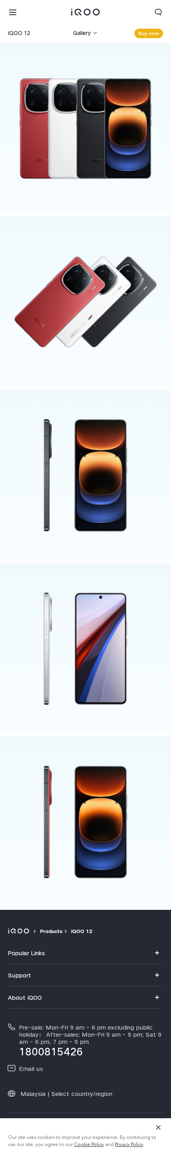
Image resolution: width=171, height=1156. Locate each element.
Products (51, 931)
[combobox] (31, 33)
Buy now (148, 33)
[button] (13, 12)
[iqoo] (19, 931)
